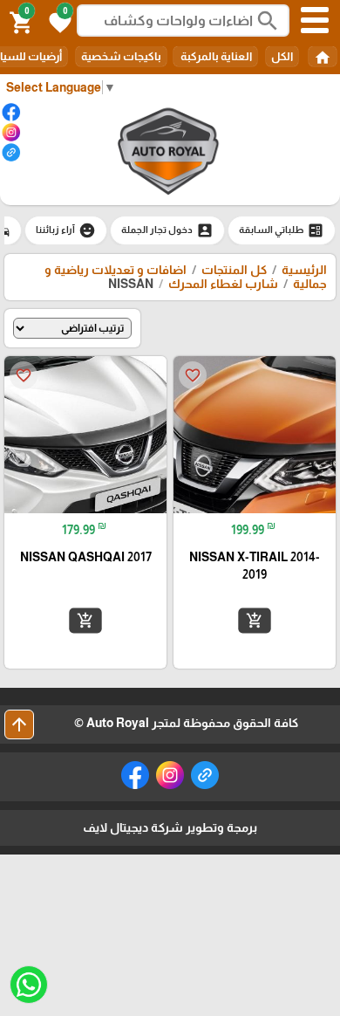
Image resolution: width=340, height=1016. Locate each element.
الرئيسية (304, 270)
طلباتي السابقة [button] (281, 230)
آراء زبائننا (66, 230)
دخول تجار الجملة (167, 230)
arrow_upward (19, 724)
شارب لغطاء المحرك (223, 284)
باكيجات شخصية (121, 56)
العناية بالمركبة (215, 56)
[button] (57, 21)
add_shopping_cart (254, 620)
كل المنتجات (234, 270)
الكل (282, 56)
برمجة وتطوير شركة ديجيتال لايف (170, 827)
